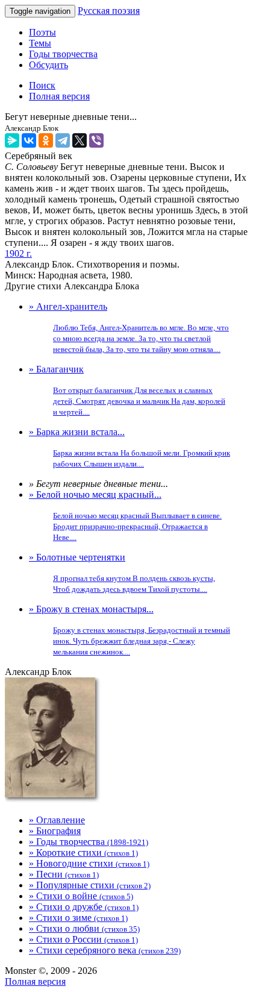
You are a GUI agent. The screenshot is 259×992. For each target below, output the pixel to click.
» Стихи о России (83, 939)
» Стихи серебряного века (105, 950)
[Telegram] (62, 140)
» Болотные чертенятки (122, 573)
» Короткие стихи (83, 852)
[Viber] (96, 140)
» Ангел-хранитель (129, 327)
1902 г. (18, 253)
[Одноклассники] (46, 140)
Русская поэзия (109, 10)
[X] (79, 140)
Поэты (42, 32)
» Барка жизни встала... (129, 447)
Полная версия (35, 981)
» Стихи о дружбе (84, 907)
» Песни (64, 874)
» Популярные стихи (90, 885)
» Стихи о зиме (78, 917)
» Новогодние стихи (89, 863)
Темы (40, 43)
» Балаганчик (127, 390)
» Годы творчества (88, 842)
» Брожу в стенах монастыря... (129, 630)
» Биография (55, 831)
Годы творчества (63, 54)
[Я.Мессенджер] (12, 140)
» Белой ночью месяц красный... (125, 515)
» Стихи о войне (81, 896)
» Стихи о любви (84, 928)
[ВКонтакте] (29, 140)
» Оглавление (57, 820)
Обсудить (48, 65)
